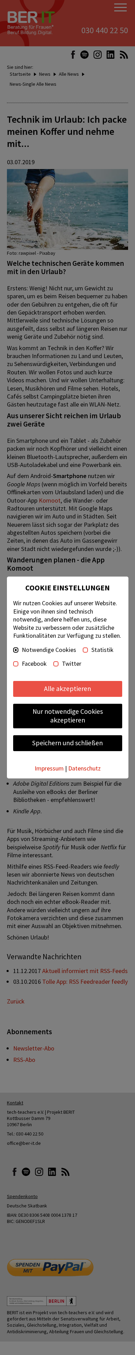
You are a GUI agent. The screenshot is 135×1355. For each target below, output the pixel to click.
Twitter (71, 663)
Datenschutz (84, 768)
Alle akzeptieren (67, 688)
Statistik (102, 649)
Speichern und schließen (67, 743)
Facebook (34, 663)
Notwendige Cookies (49, 649)
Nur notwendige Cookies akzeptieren (68, 716)
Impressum (49, 768)
